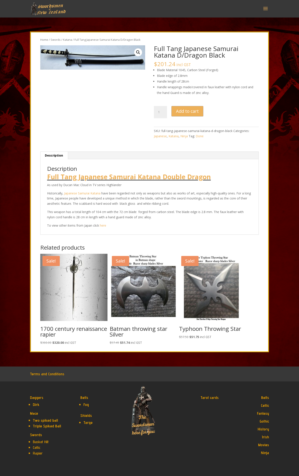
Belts (84, 397)
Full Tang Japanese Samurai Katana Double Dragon (129, 176)
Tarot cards (210, 397)
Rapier (38, 453)
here (103, 225)
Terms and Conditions (47, 374)
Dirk (36, 404)
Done (200, 136)
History (263, 429)
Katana (67, 40)
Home (44, 40)
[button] (138, 52)
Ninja (184, 136)
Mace (34, 413)
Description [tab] (54, 155)
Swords (56, 40)
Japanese (160, 136)
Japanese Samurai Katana (82, 193)
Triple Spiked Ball (47, 426)
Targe (88, 422)
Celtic (36, 447)
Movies (263, 445)
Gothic (264, 421)
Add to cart (187, 111)
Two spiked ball (45, 420)
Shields (86, 415)
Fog (86, 404)
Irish (265, 437)
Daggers (36, 397)
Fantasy (263, 413)
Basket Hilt (41, 441)
